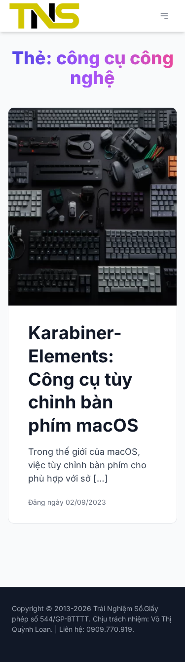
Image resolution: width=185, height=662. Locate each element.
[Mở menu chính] (164, 16)
